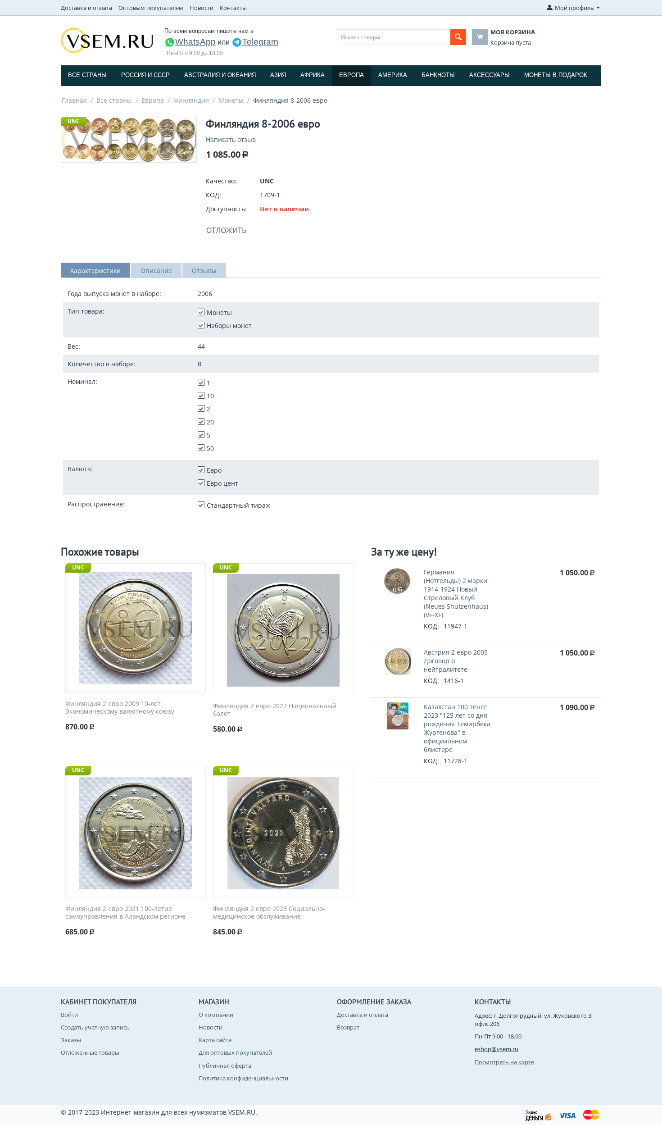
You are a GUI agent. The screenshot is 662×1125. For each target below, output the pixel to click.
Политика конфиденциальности (243, 1078)
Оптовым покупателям (150, 8)
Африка (312, 75)
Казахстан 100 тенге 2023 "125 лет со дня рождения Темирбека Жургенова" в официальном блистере (457, 728)
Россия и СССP (145, 75)
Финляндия (191, 100)
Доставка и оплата (86, 8)
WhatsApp (195, 41)
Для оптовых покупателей (235, 1052)
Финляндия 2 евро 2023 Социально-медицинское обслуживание (269, 912)
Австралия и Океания (220, 75)
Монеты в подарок (555, 75)
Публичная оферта (225, 1065)
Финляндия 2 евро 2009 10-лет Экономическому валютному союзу (119, 707)
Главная (74, 100)
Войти (69, 1015)
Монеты (231, 100)
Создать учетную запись (95, 1027)
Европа (351, 75)
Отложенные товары (90, 1052)
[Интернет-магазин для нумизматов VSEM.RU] (107, 40)
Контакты (233, 8)
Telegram (260, 41)
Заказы (71, 1040)
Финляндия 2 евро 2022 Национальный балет (274, 710)
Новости (201, 8)
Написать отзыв (231, 139)
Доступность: (226, 209)
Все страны (87, 75)
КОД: (213, 195)
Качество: (221, 181)
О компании (216, 1015)
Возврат (348, 1027)
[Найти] (458, 37)
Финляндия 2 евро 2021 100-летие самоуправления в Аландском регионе (125, 912)
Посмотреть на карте (504, 1062)
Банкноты (438, 75)
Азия (278, 75)
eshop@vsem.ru (496, 1049)
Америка (392, 75)
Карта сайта (215, 1040)
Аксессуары (489, 75)
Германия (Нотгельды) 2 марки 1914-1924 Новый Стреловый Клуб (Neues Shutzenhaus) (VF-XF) (456, 593)
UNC (74, 121)
